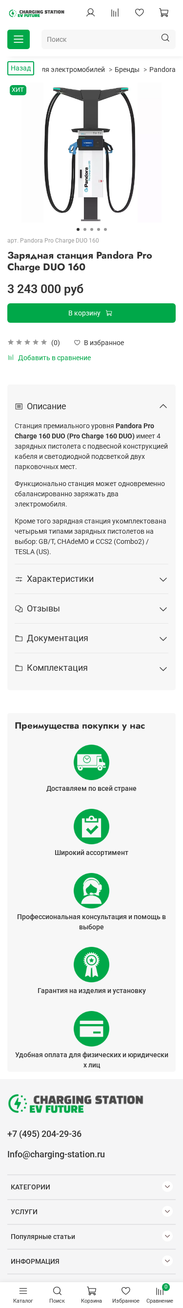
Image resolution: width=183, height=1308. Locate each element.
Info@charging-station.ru (56, 1154)
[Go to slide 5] (105, 229)
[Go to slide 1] (78, 229)
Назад (21, 68)
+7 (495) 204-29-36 (44, 1134)
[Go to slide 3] (91, 229)
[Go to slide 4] (98, 229)
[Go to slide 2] (84, 229)
